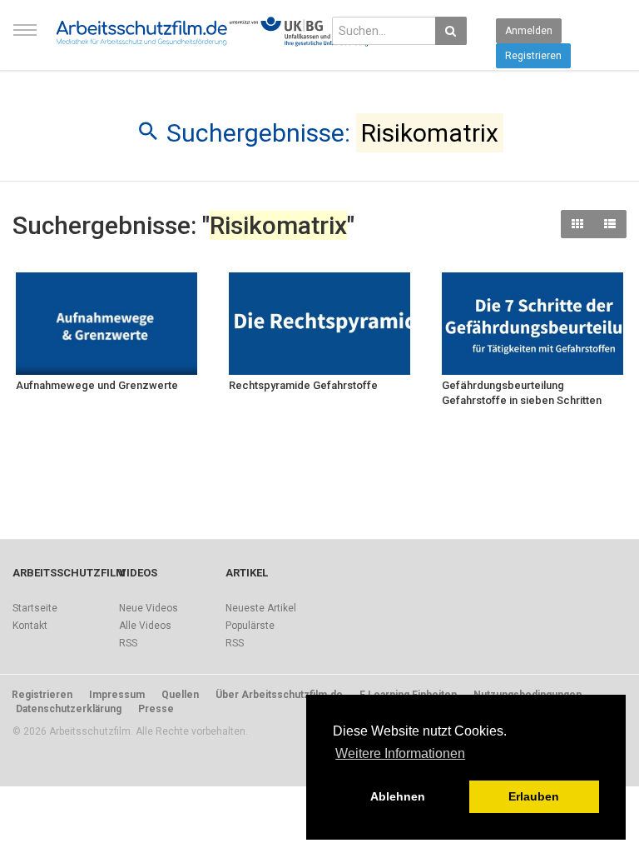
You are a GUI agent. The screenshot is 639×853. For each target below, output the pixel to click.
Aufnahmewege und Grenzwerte (97, 385)
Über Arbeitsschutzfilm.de (279, 695)
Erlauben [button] (533, 796)
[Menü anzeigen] (24, 37)
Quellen (180, 695)
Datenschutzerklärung (68, 709)
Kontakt (29, 625)
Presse (156, 709)
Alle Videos (145, 625)
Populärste (250, 625)
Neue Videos (148, 608)
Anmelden (528, 31)
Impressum (117, 695)
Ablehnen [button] (397, 796)
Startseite (34, 608)
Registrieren (533, 56)
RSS (128, 643)
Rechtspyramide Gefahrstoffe (303, 385)
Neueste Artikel (260, 608)
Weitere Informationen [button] (400, 753)
